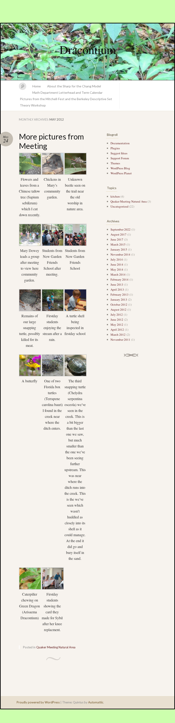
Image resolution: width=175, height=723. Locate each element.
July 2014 (117, 259)
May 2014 (117, 269)
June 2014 (117, 264)
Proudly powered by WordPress (38, 702)
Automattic (95, 702)
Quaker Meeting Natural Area (55, 647)
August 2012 (118, 309)
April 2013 (117, 289)
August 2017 (118, 234)
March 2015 (118, 244)
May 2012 (117, 324)
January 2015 (119, 249)
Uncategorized (120, 206)
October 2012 (119, 304)
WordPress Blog (120, 168)
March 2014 (118, 274)
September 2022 (121, 229)
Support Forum (120, 158)
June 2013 (117, 284)
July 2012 (117, 314)
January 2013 (119, 299)
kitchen (115, 196)
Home (36, 86)
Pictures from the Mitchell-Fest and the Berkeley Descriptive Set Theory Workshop (66, 102)
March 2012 (118, 334)
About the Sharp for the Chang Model (74, 86)
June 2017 (117, 239)
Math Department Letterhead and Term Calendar (67, 92)
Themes (115, 163)
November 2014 (120, 254)
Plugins (115, 148)
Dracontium (87, 49)
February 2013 (120, 294)
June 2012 (117, 319)
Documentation (120, 143)
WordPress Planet (121, 173)
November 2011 (120, 339)
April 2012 (117, 329)
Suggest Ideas (119, 153)
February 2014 (120, 279)
